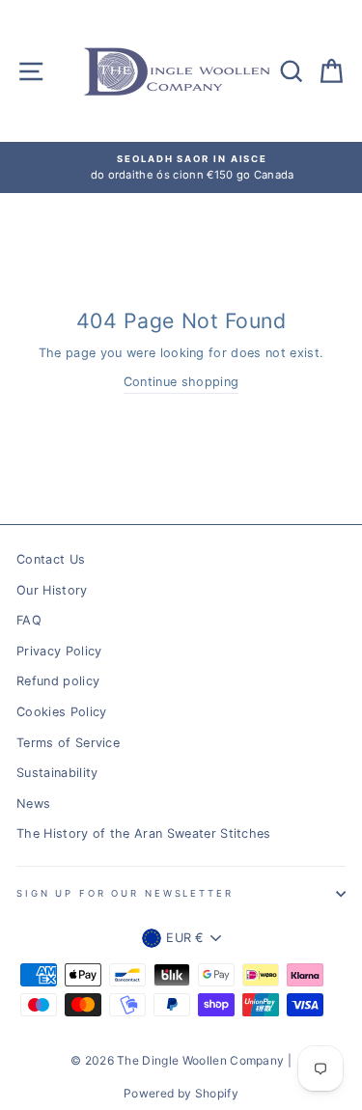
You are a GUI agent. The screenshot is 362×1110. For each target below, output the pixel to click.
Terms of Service (68, 742)
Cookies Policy (61, 712)
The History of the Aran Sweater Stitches (143, 833)
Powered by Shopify (181, 1093)
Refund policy (57, 681)
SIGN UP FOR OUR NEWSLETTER (125, 893)
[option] (182, 167)
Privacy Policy (58, 651)
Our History (52, 590)
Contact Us (50, 559)
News (33, 803)
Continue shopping (181, 382)
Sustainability (56, 772)
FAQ (29, 620)
